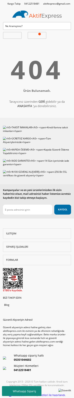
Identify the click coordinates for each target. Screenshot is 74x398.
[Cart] (37, 35)
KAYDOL (62, 209)
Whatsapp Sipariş (24, 391)
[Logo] (37, 15)
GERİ (41, 102)
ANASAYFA (24, 106)
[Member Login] (12, 35)
